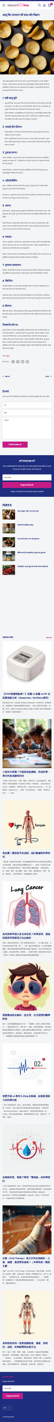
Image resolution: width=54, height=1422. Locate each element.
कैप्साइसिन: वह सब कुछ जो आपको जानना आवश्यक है (33, 566)
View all (48, 637)
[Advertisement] (27, 608)
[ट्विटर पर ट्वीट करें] (22, 361)
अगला (47, 376)
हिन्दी (5, 1408)
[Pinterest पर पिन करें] (18, 361)
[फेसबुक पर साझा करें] (13, 361)
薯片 (8, 356)
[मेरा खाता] (44, 5)
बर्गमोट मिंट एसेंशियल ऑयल (25, 525)
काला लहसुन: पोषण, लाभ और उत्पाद (28, 511)
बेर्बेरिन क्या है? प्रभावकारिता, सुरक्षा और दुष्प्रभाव (31, 553)
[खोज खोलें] (39, 5)
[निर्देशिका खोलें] (4, 5)
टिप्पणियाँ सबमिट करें (15, 444)
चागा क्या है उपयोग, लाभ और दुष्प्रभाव (28, 539)
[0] (49, 5)
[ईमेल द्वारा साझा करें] (27, 361)
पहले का (7, 376)
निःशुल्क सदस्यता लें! (27, 485)
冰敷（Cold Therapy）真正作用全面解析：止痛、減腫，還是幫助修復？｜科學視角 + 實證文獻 (26, 1262)
